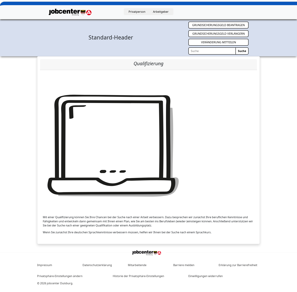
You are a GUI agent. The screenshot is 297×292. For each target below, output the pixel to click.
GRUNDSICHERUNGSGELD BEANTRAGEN (220, 25)
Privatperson (137, 12)
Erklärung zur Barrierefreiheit (238, 265)
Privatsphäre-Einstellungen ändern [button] (59, 276)
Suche (242, 51)
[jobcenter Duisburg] (70, 12)
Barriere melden (183, 265)
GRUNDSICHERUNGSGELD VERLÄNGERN (220, 34)
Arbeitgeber (161, 12)
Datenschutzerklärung (97, 265)
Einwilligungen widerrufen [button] (205, 276)
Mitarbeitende (137, 265)
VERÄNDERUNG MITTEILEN (225, 42)
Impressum (44, 265)
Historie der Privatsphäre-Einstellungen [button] (138, 276)
